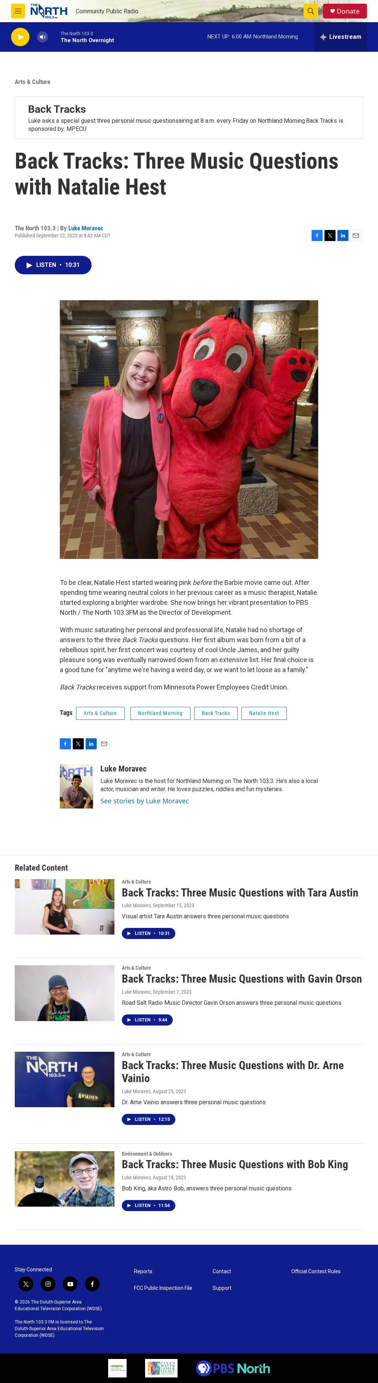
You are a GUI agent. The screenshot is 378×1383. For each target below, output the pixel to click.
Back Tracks (57, 109)
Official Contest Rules (316, 1271)
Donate (348, 11)
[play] (20, 37)
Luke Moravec (85, 228)
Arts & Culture (32, 81)
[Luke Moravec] (76, 786)
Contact (222, 1271)
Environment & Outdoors (147, 1154)
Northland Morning (160, 713)
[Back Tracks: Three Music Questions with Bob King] (64, 1179)
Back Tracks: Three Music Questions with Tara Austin (240, 892)
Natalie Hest (264, 713)
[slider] (54, 37)
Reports (143, 1271)
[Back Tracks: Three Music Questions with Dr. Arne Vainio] (64, 1079)
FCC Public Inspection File (163, 1288)
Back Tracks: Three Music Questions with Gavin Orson (242, 978)
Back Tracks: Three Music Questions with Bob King (235, 1164)
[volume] (42, 37)
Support (222, 1288)
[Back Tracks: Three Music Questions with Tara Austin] (64, 907)
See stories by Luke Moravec (144, 800)
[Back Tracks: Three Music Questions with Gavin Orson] (64, 993)
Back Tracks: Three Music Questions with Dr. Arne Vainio (233, 1072)
